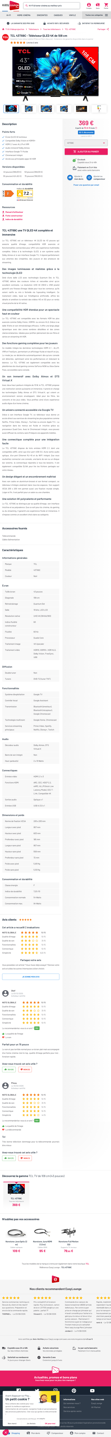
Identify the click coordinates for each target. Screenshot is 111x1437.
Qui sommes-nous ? (71, 1403)
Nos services (69, 1407)
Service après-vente (72, 1411)
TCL (87, 1263)
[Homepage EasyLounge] (10, 5)
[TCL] (5, 37)
